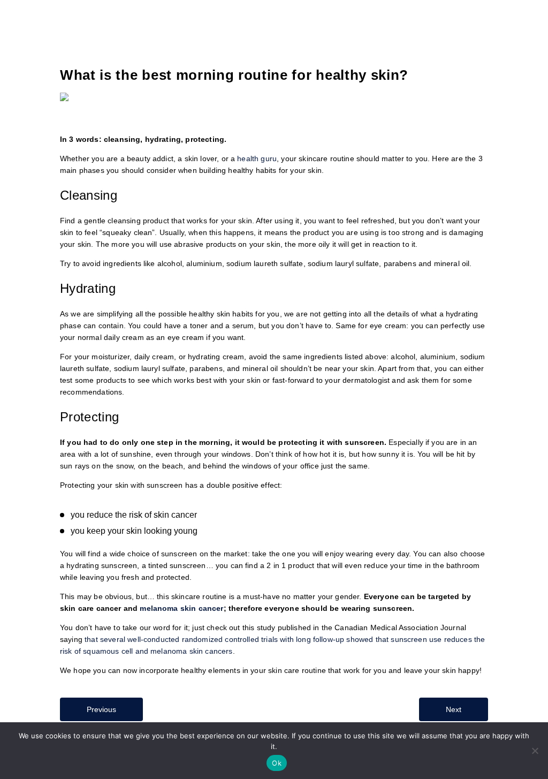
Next (453, 709)
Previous (101, 709)
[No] (534, 750)
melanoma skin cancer (181, 608)
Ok (276, 763)
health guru (257, 158)
